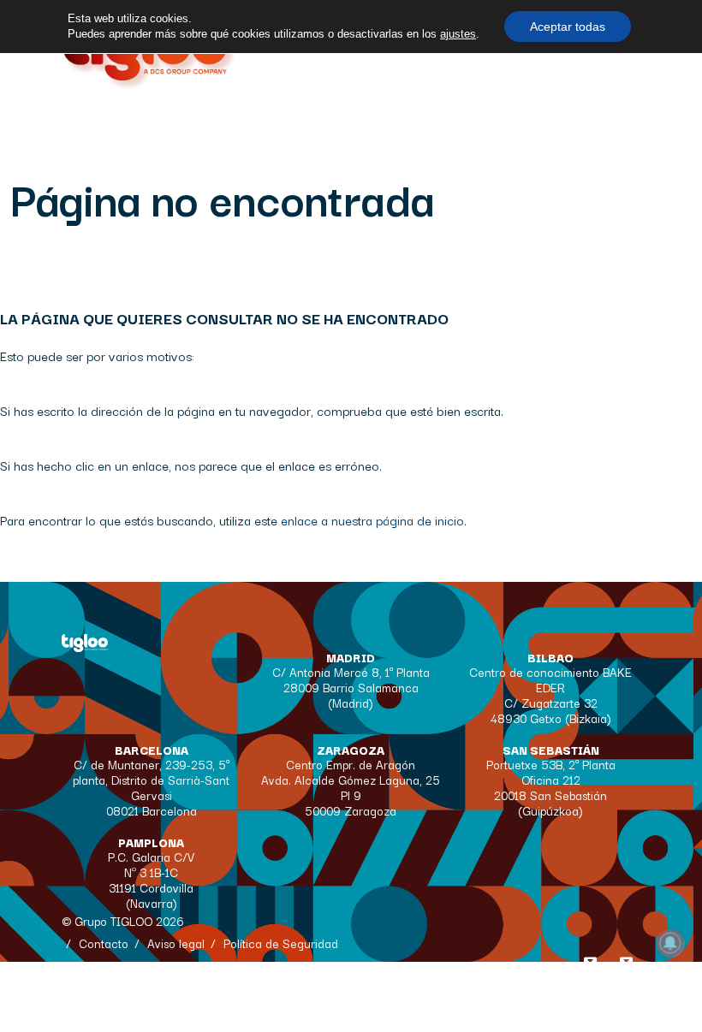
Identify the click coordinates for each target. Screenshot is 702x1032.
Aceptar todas (567, 26)
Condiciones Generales (260, 965)
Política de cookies (129, 987)
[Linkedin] (626, 966)
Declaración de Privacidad (269, 987)
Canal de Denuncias (133, 1009)
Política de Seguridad (280, 943)
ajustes (458, 33)
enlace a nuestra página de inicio (372, 520)
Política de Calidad (129, 965)
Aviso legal (176, 943)
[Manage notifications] (670, 943)
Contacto (103, 943)
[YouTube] (590, 966)
